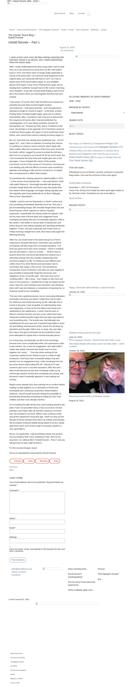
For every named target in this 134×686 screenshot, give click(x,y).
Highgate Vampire (111, 147)
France (93, 147)
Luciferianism (99, 151)
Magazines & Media (16, 678)
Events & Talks (15, 683)
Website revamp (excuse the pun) (85, 333)
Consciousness (78, 147)
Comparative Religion (106, 143)
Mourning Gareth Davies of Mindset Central (89, 396)
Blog (72, 13)
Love (86, 150)
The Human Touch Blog (17, 657)
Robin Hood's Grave (81, 157)
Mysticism (75, 154)
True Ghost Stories (81, 160)
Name (12, 518)
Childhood (87, 144)
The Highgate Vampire (17, 662)
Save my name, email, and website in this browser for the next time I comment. (37, 550)
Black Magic (75, 144)
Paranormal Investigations (18, 670)
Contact (81, 13)
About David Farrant (16, 653)
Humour (75, 150)
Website (13, 537)
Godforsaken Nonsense (80, 183)
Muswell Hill (112, 151)
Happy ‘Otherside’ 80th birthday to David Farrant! (92, 287)
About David (59, 13)
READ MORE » (76, 198)
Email (12, 528)
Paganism (89, 154)
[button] (88, 14)
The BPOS (13, 666)
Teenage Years (113, 157)
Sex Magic (100, 157)
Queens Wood (112, 154)
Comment (14, 490)
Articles (12, 674)
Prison (101, 154)
